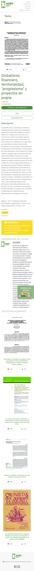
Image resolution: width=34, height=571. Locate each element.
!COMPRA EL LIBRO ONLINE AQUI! (17, 107)
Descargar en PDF (17, 118)
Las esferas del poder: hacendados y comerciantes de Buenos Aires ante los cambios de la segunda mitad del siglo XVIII (17, 421)
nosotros (27, 4)
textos (28, 2)
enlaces (27, 8)
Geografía (5, 212)
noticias (27, 6)
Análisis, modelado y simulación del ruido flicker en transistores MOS (17, 476)
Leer (17, 113)
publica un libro (24, 10)
